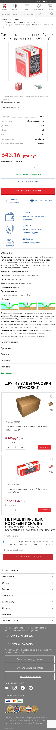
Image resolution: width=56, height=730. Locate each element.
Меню (27, 9)
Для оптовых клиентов (30, 676)
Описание (6, 253)
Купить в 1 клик (28, 181)
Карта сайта (8, 602)
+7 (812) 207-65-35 (19, 644)
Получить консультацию (28, 557)
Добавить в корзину (28, 191)
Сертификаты (8, 596)
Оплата (5, 354)
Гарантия (6, 367)
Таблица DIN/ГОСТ (11, 621)
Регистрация (48, 1)
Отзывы (5, 360)
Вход (38, 1)
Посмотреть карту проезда (30, 659)
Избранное (38, 9)
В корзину (44, 447)
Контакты (6, 614)
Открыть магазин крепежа (30, 667)
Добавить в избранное (14, 201)
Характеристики (10, 342)
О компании (8, 577)
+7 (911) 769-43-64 (19, 636)
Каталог (15, 9)
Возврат (6, 589)
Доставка (6, 348)
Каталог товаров (10, 570)
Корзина (50, 9)
